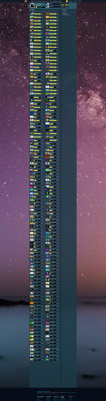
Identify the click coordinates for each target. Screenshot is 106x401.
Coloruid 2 (51, 332)
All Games (60, 1)
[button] (67, 1)
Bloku (34, 192)
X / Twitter (70, 398)
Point (50, 205)
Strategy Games (48, 397)
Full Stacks (35, 252)
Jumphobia (35, 332)
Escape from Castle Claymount (54, 19)
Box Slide (50, 102)
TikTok (70, 397)
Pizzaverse (51, 56)
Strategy (32, 1)
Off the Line (36, 245)
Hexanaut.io (51, 72)
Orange (35, 302)
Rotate (50, 242)
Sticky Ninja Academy (37, 219)
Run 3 (50, 4)
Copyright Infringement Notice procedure (70, 392)
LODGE (50, 46)
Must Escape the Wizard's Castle (39, 36)
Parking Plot (36, 212)
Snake (50, 99)
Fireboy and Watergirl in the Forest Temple (40, 325)
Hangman (50, 335)
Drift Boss (35, 16)
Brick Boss (35, 109)
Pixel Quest (35, 122)
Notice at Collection (39, 393)
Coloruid (35, 242)
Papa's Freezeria (52, 275)
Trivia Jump (35, 29)
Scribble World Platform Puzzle (54, 179)
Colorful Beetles (52, 49)
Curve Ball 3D (36, 99)
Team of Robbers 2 (52, 308)
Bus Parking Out (36, 358)
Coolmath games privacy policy (43, 391)
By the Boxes (36, 76)
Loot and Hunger (52, 172)
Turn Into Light (51, 322)
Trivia (51, 1)
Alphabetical (34, 11)
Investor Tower (36, 308)
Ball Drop (35, 232)
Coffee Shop (36, 222)
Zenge (35, 292)
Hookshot (50, 282)
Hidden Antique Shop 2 (37, 305)
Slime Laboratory (52, 195)
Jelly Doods (51, 328)
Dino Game (35, 348)
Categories (55, 1)
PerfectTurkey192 (39, 4)
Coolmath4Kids (63, 398)
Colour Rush (36, 262)
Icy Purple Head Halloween (53, 355)
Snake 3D (35, 86)
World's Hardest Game (53, 219)
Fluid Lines (51, 345)
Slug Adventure (36, 202)
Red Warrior (36, 255)
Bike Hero (35, 132)
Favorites (49, 11)
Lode (50, 318)
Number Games (48, 399)
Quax (34, 189)
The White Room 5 (37, 39)
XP (30, 11)
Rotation (35, 169)
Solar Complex (51, 119)
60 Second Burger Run (53, 252)
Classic (47, 1)
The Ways (51, 285)
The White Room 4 (37, 52)
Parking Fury (51, 76)
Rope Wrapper (51, 86)
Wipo (34, 185)
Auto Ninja (51, 302)
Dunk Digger (36, 205)
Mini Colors (51, 312)
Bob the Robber (36, 142)
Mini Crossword (36, 272)
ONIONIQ (50, 182)
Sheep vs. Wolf (36, 162)
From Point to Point (52, 162)
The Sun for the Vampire (38, 79)
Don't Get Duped (36, 62)
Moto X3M (51, 112)
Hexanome (35, 285)
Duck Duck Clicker (52, 16)
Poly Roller (35, 119)
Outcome (35, 312)
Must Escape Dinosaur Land (53, 92)
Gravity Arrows (51, 265)
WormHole (51, 295)
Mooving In (35, 149)
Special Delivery (52, 225)
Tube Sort (35, 82)
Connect (50, 159)
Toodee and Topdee (52, 292)
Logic (44, 1)
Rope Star (35, 345)
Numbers (39, 1)
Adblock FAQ (54, 393)
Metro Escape (51, 132)
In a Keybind (51, 185)
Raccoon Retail (36, 49)
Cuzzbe (35, 182)
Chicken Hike (51, 122)
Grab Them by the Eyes (53, 222)
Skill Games (47, 398)
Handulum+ (51, 199)
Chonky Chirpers (36, 92)
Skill (36, 1)
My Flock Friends (36, 69)
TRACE (50, 26)
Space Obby (51, 36)
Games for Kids (39, 397)
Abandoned (51, 66)
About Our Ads (50, 393)
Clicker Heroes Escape (53, 69)
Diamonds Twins (36, 66)
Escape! (50, 79)
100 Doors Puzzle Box (37, 19)
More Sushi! (51, 29)
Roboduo (50, 109)
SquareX (35, 172)
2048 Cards (51, 272)
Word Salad (51, 62)
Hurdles (50, 245)
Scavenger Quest (36, 352)
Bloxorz (35, 328)
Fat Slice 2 (35, 338)
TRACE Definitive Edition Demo (54, 139)
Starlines (35, 112)
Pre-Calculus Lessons (56, 399)
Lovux (35, 139)
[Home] (25, 1)
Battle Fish (51, 89)
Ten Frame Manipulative (64, 399)
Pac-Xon (50, 189)
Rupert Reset (36, 225)
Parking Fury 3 (51, 82)
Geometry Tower (52, 315)
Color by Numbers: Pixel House (54, 39)
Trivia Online (36, 235)
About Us (38, 398)
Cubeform (51, 338)
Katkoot (35, 209)
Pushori (50, 212)
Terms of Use (45, 393)
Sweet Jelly (35, 335)
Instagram (70, 399)
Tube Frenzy (36, 342)
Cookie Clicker (36, 59)
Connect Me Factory (52, 325)
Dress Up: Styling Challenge (53, 348)
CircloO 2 (35, 199)
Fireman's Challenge (52, 262)
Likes (39, 11)
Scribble (35, 315)
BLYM (34, 275)
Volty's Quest (36, 318)
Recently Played (44, 11)
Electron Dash (51, 235)
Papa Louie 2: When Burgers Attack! (55, 255)
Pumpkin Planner (36, 295)
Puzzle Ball (35, 152)
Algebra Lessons (55, 398)
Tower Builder (36, 215)
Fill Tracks (35, 282)
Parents (38, 399)
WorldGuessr (51, 209)
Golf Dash (35, 322)
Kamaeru (35, 179)
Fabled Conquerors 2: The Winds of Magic (56, 305)
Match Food (35, 46)
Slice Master (51, 169)
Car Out (50, 142)
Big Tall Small (51, 342)
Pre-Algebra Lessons (56, 397)
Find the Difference (52, 149)
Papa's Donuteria (36, 72)
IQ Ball (35, 195)
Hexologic (35, 265)
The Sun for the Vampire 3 (38, 159)
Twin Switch (51, 202)
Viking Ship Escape (52, 52)
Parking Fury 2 (36, 89)
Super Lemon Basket (52, 232)
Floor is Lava (51, 352)
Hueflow (50, 192)
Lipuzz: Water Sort (52, 129)
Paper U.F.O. (36, 102)
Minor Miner (35, 129)
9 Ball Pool (51, 358)
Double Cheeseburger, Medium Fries (39, 26)
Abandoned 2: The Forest (38, 56)
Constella (50, 215)
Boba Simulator (51, 152)
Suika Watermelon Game (53, 59)
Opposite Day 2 (36, 355)
